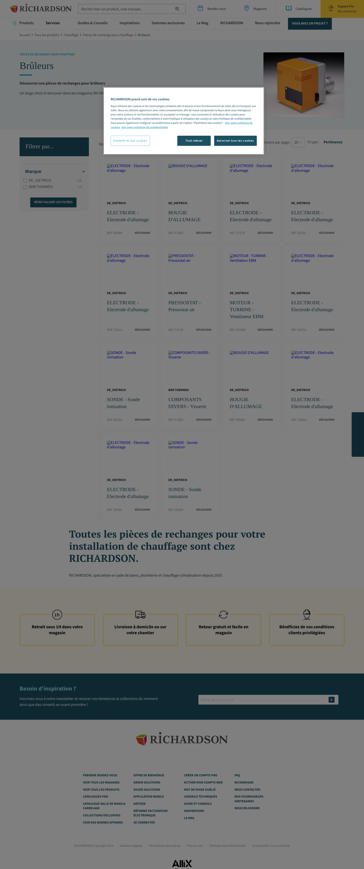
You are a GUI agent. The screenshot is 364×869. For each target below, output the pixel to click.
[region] (183, 121)
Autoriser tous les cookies (235, 141)
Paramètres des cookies (130, 141)
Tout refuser (194, 141)
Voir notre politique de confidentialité (144, 127)
